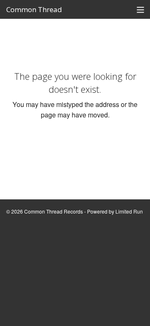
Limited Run (129, 211)
